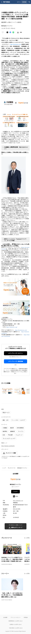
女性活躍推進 (20, 427)
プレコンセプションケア (9, 438)
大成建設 (5, 427)
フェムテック (19, 435)
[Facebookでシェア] (10, 32)
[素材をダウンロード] (18, 32)
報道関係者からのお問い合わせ (15, 621)
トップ (4, 468)
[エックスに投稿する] (7, 32)
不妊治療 (10, 435)
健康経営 (12, 431)
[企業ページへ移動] (15, 479)
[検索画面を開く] (29, 2)
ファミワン (21, 431)
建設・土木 (5, 420)
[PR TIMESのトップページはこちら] (6, 2)
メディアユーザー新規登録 (15, 361)
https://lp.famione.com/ (15, 44)
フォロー (15, 491)
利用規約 (26, 617)
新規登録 (24, 2)
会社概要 (5, 617)
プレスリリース (11, 468)
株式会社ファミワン (22, 468)
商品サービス (6, 412)
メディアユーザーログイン (15, 353)
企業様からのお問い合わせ (15, 624)
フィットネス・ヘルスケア (18, 420)
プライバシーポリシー (16, 617)
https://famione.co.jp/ (11, 327)
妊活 (4, 435)
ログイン (19, 2)
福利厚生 (5, 431)
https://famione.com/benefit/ (8, 446)
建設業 (12, 427)
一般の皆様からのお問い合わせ (15, 628)
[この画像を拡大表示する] (7, 391)
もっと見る (27, 537)
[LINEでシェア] (13, 32)
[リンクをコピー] (21, 32)
